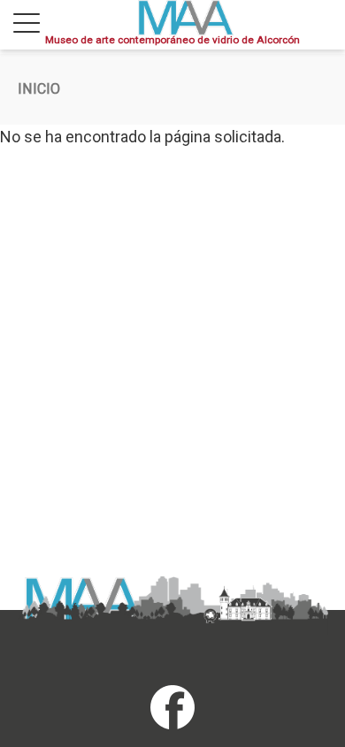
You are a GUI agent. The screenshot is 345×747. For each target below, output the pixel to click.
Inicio (39, 88)
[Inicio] (186, 17)
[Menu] (26, 24)
